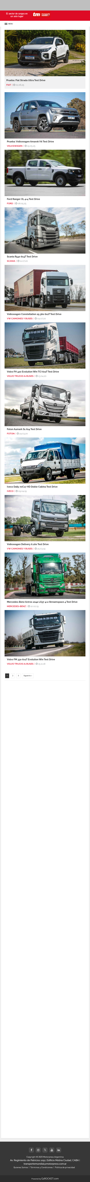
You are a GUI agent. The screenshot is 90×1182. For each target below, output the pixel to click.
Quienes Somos (20, 1167)
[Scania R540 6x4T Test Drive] (45, 230)
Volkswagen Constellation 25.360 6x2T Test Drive (34, 314)
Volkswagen (14, 146)
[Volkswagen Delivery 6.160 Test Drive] (45, 518)
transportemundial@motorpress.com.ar (45, 1163)
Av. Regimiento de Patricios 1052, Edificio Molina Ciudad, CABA (44, 1160)
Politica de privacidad (65, 1167)
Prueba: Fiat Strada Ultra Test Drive (25, 80)
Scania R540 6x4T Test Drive (22, 256)
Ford (10, 203)
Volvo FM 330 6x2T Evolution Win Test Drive (31, 659)
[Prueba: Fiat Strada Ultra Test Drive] (45, 53)
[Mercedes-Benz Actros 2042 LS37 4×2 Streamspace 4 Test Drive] (45, 576)
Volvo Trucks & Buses (20, 376)
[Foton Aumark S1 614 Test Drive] (45, 403)
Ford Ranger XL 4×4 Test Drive (23, 199)
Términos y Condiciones (41, 1167)
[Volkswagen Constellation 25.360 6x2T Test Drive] (45, 288)
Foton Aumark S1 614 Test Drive (24, 429)
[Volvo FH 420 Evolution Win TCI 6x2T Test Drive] (45, 345)
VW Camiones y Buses (20, 318)
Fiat (8, 85)
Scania (11, 261)
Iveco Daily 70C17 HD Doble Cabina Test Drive (32, 486)
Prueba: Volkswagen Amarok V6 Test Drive (30, 141)
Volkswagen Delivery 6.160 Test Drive (28, 544)
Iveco (10, 491)
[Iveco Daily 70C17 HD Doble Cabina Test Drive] (45, 460)
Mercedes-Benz (16, 606)
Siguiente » (28, 676)
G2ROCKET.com (50, 1178)
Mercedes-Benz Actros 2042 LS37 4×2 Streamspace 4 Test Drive (42, 602)
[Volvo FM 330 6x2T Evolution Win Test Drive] (45, 633)
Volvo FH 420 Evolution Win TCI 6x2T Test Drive (33, 371)
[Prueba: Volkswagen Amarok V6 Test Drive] (45, 115)
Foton (11, 433)
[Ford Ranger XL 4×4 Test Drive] (45, 173)
